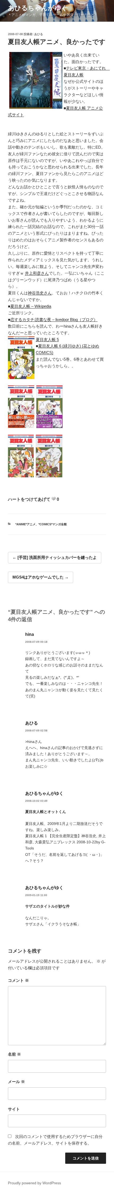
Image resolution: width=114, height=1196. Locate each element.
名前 (14, 1054)
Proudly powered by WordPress (34, 1183)
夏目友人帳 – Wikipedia (30, 306)
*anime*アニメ (25, 524)
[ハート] (53, 499)
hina (29, 634)
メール (16, 1081)
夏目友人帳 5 (47, 339)
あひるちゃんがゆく (38, 7)
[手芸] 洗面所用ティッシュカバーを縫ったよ (57, 557)
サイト (14, 1109)
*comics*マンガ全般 (52, 524)
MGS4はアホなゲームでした (38, 577)
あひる (38, 34)
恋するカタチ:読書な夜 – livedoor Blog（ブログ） (54, 319)
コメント (18, 980)
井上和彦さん (37, 273)
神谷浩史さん (40, 293)
